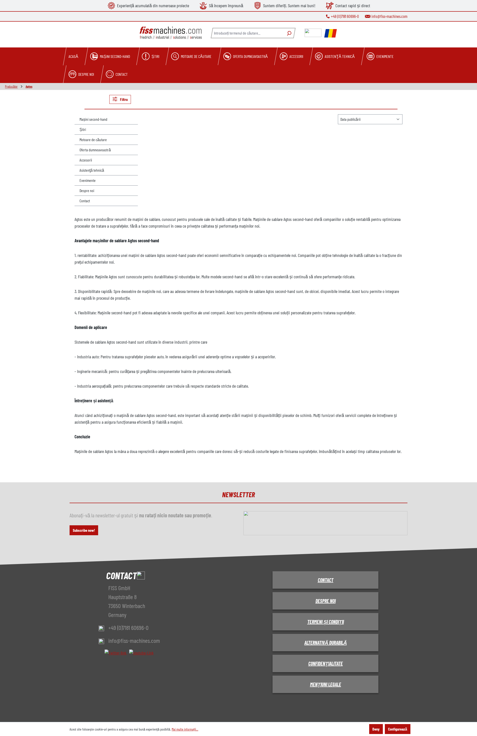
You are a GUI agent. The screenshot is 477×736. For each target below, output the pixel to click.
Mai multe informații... (185, 729)
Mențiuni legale (325, 684)
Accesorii (86, 160)
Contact (85, 200)
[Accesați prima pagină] (171, 33)
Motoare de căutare (93, 139)
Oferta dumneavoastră (95, 149)
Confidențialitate (325, 663)
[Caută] (288, 33)
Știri (83, 129)
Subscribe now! (84, 530)
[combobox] (247, 33)
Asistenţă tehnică (92, 170)
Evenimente (88, 180)
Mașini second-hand (93, 119)
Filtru (123, 99)
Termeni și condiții (325, 622)
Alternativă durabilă (325, 643)
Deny (376, 729)
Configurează (397, 729)
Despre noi (87, 190)
